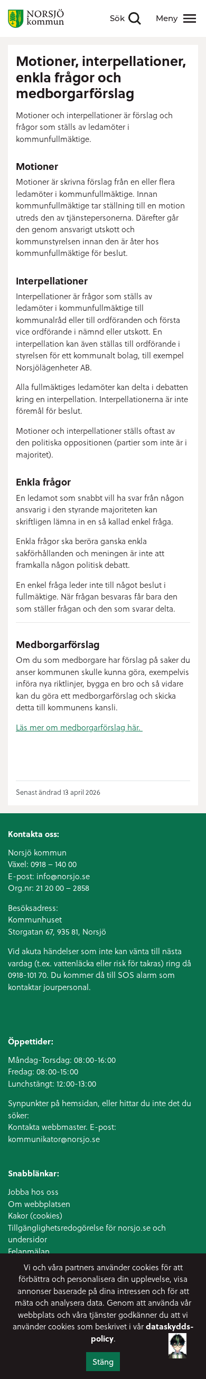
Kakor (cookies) (35, 1215)
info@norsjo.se (63, 876)
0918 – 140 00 (54, 864)
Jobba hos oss (33, 1191)
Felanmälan (29, 1251)
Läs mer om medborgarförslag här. (79, 727)
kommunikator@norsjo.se (54, 1139)
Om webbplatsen (39, 1204)
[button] (177, 1345)
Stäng (103, 1361)
